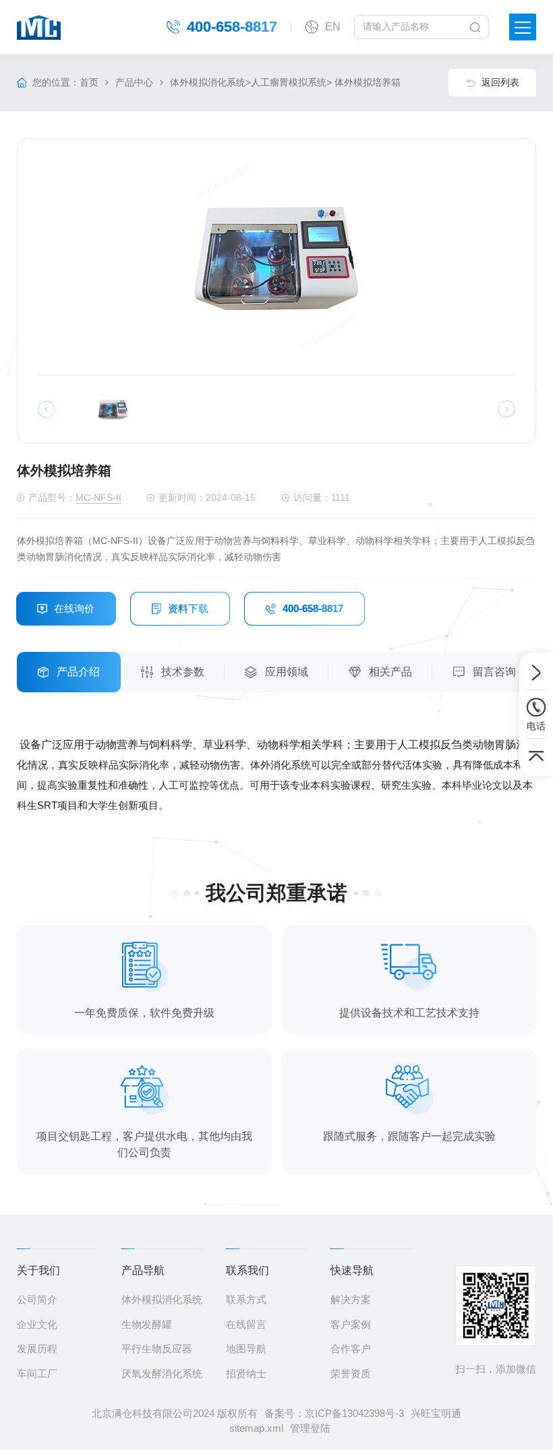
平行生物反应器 (156, 1348)
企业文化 (37, 1324)
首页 (89, 82)
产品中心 (134, 82)
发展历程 (37, 1348)
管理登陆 (310, 1428)
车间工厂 (37, 1373)
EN (333, 26)
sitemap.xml (256, 1428)
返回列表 (500, 82)
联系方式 (246, 1299)
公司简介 (37, 1299)
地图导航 (246, 1348)
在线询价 (74, 608)
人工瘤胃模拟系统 (288, 82)
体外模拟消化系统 (207, 82)
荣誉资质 (350, 1373)
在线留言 (246, 1324)
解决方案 (350, 1299)
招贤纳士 (246, 1373)
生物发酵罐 (146, 1324)
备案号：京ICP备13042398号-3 (334, 1413)
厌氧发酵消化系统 (161, 1373)
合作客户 (350, 1348)
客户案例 (350, 1324)
